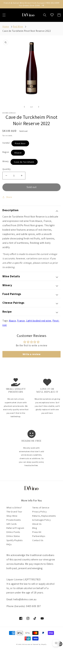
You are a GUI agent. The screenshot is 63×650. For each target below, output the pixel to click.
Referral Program (15, 528)
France (21, 320)
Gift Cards (11, 523)
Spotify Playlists (14, 540)
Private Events (13, 519)
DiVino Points (13, 532)
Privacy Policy (39, 511)
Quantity (6, 169)
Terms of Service (40, 507)
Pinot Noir (20, 143)
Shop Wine (11, 515)
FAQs (8, 544)
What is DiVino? (14, 507)
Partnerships (38, 536)
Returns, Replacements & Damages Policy (44, 517)
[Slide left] (24, 106)
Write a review (31, 354)
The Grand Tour (14, 511)
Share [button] (9, 197)
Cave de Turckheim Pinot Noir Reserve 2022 (26, 30)
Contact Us (37, 540)
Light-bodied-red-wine (38, 320)
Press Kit (36, 532)
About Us (37, 523)
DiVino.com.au (27, 644)
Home (5, 26)
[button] (4, 15)
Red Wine (18, 26)
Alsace (17, 152)
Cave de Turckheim (24, 161)
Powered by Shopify (40, 644)
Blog (34, 528)
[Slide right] (38, 106)
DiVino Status (13, 536)
